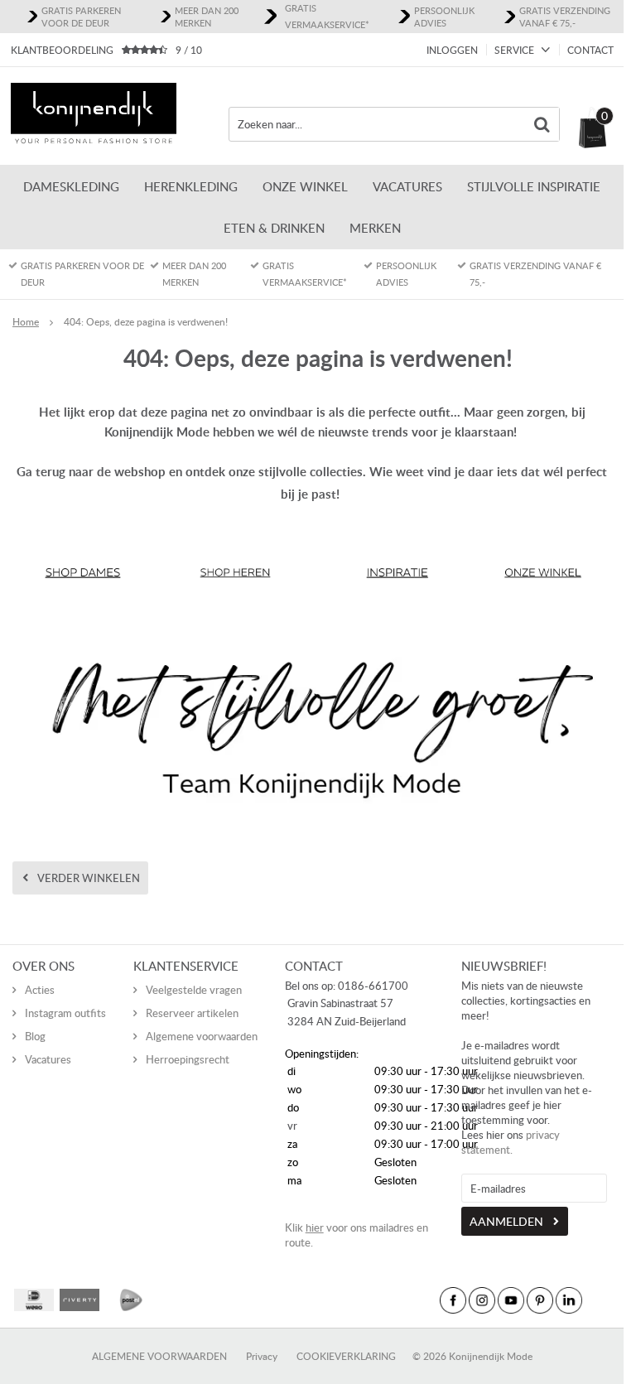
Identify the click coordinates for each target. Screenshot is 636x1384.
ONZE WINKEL (305, 186)
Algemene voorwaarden (202, 1036)
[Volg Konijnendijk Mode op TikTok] (598, 1300)
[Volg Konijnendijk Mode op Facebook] (453, 1300)
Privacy (261, 1356)
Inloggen (452, 50)
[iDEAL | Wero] (33, 1300)
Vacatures (407, 186)
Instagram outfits (65, 1012)
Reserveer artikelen (192, 1012)
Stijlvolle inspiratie (533, 186)
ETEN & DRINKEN (274, 227)
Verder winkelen (88, 877)
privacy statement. (510, 1142)
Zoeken (542, 124)
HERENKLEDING (191, 186)
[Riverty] (79, 1300)
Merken (375, 227)
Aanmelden (506, 1221)
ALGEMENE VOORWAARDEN (159, 1356)
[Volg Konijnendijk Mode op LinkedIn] (569, 1300)
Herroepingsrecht (187, 1059)
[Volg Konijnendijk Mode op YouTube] (511, 1300)
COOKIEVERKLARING (346, 1356)
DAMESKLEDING (71, 186)
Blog (35, 1036)
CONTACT (590, 50)
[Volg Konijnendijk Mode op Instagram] (482, 1300)
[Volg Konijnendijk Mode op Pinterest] (540, 1300)
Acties (40, 989)
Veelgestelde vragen (194, 989)
